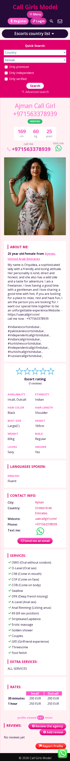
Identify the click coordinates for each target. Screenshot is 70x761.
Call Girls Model (35, 7)
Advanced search (37, 92)
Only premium (18, 67)
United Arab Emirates (24, 259)
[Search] (51, 21)
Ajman (50, 254)
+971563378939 (31, 148)
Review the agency (49, 726)
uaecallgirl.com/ (46, 519)
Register (20, 21)
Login (40, 21)
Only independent (21, 73)
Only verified (17, 79)
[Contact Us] (60, 21)
